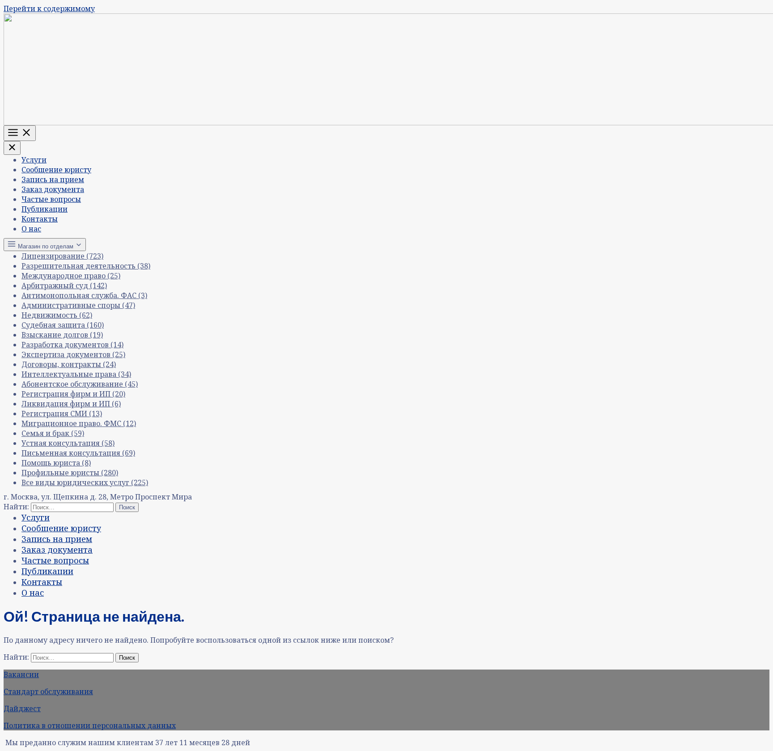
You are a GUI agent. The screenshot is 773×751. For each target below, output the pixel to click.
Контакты (39, 219)
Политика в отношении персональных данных (90, 725)
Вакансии (21, 674)
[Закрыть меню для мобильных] (12, 148)
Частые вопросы (51, 199)
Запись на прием (52, 179)
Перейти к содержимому (49, 8)
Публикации (44, 209)
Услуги (34, 160)
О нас (31, 229)
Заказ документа (52, 189)
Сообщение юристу (56, 170)
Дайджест (22, 708)
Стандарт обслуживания (48, 691)
